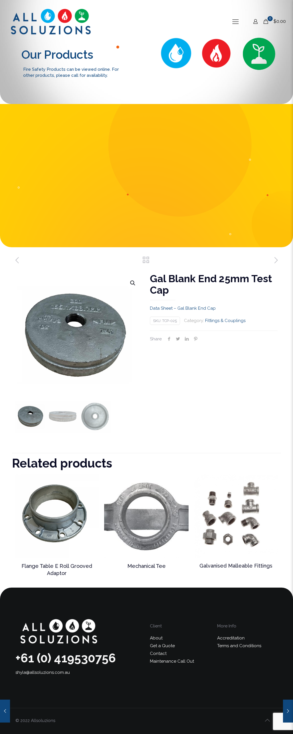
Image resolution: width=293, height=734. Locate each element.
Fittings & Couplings (225, 320)
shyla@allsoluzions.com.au (42, 672)
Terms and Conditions (239, 645)
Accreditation (231, 638)
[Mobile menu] (235, 21)
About (156, 638)
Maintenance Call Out (172, 661)
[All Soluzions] (50, 21)
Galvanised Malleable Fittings (235, 566)
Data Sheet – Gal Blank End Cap (183, 308)
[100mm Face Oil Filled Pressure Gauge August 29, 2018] (288, 711)
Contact (158, 653)
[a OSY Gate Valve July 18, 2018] (5, 711)
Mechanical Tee (146, 566)
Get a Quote (162, 645)
